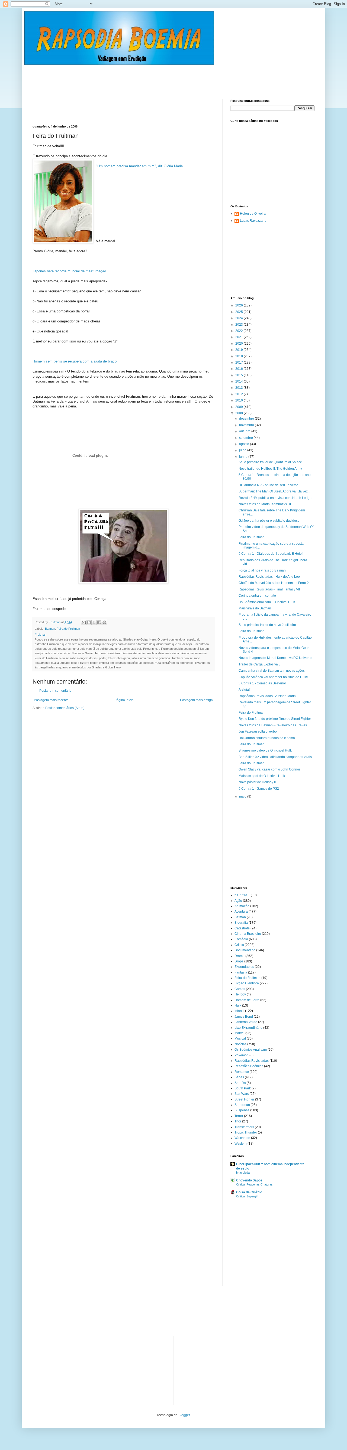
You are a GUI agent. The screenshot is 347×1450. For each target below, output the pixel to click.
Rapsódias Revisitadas (251, 1061)
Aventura (241, 911)
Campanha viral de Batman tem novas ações (272, 670)
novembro (247, 425)
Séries (239, 1077)
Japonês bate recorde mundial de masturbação (69, 271)
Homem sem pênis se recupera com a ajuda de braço (75, 361)
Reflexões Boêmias (248, 1066)
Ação (238, 901)
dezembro (247, 418)
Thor (237, 1121)
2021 (239, 337)
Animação (241, 906)
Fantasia (240, 972)
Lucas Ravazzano (253, 221)
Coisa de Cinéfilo (249, 1192)
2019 (239, 350)
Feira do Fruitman (68, 628)
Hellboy (240, 994)
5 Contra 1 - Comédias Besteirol (262, 683)
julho (243, 450)
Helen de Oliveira (253, 213)
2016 (239, 369)
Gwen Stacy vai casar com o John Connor (269, 769)
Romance (241, 1072)
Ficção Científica (246, 983)
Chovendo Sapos (249, 1180)
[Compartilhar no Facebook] (99, 622)
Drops (238, 961)
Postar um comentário (55, 691)
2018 (239, 356)
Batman (50, 628)
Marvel (239, 1033)
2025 (239, 312)
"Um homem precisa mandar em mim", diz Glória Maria (139, 166)
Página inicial (124, 700)
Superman (242, 1105)
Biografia (241, 923)
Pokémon (241, 1055)
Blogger (184, 1415)
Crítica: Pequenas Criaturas (254, 1184)
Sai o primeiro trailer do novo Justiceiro (267, 625)
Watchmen (242, 1138)
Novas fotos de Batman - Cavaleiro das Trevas (273, 725)
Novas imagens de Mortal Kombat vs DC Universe (275, 658)
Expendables (244, 967)
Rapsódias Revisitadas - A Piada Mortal (268, 696)
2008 (239, 413)
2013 (239, 388)
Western (240, 1143)
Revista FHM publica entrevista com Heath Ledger (276, 498)
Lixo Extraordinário (248, 1028)
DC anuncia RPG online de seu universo (268, 485)
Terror (238, 1116)
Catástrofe (242, 928)
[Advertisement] (131, 77)
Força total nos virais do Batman (262, 570)
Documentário (244, 950)
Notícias (240, 1044)
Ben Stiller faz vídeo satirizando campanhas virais (275, 757)
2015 (239, 375)
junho (243, 457)
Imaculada (243, 1172)
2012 (239, 394)
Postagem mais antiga (196, 700)
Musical (240, 1038)
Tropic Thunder (245, 1132)
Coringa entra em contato (257, 595)
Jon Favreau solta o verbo (258, 731)
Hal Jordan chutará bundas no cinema (267, 738)
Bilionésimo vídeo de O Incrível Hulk (265, 750)
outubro (245, 431)
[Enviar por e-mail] (83, 622)
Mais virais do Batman (255, 608)
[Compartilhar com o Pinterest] (104, 622)
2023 (239, 324)
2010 (239, 400)
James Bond (243, 1016)
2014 (239, 381)
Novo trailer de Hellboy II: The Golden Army (270, 469)
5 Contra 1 (242, 895)
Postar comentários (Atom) (64, 708)
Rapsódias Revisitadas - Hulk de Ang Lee (269, 577)
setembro (246, 438)
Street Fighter (244, 1099)
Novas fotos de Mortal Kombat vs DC (266, 504)
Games (239, 989)
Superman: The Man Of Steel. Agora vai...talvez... (274, 491)
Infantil (239, 1011)
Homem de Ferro (246, 1000)
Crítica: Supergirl (247, 1196)
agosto (244, 444)
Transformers (244, 1127)
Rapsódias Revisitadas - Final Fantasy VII (269, 589)
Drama (239, 956)
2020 (239, 343)
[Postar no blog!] (89, 622)
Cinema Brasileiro (247, 934)
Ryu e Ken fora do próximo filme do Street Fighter (275, 719)
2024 (239, 318)
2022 (239, 331)
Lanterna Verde (245, 1022)
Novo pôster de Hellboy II (257, 782)
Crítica (239, 945)
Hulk (237, 1005)
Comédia (241, 939)
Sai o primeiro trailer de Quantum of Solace (270, 462)
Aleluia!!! (245, 689)
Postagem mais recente (51, 700)
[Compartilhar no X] (94, 622)
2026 (239, 305)
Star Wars (241, 1094)
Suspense (241, 1110)
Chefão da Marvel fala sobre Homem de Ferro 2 (274, 583)
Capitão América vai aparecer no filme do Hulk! (273, 677)
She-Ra (240, 1083)
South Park (242, 1088)
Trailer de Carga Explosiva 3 (260, 664)
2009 (239, 407)
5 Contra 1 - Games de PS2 (259, 789)
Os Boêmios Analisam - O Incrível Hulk (267, 602)
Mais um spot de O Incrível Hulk (262, 776)
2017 (239, 362)
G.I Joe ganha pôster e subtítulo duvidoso (269, 520)
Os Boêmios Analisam (250, 1049)
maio (243, 796)
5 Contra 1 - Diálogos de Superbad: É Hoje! (271, 554)
